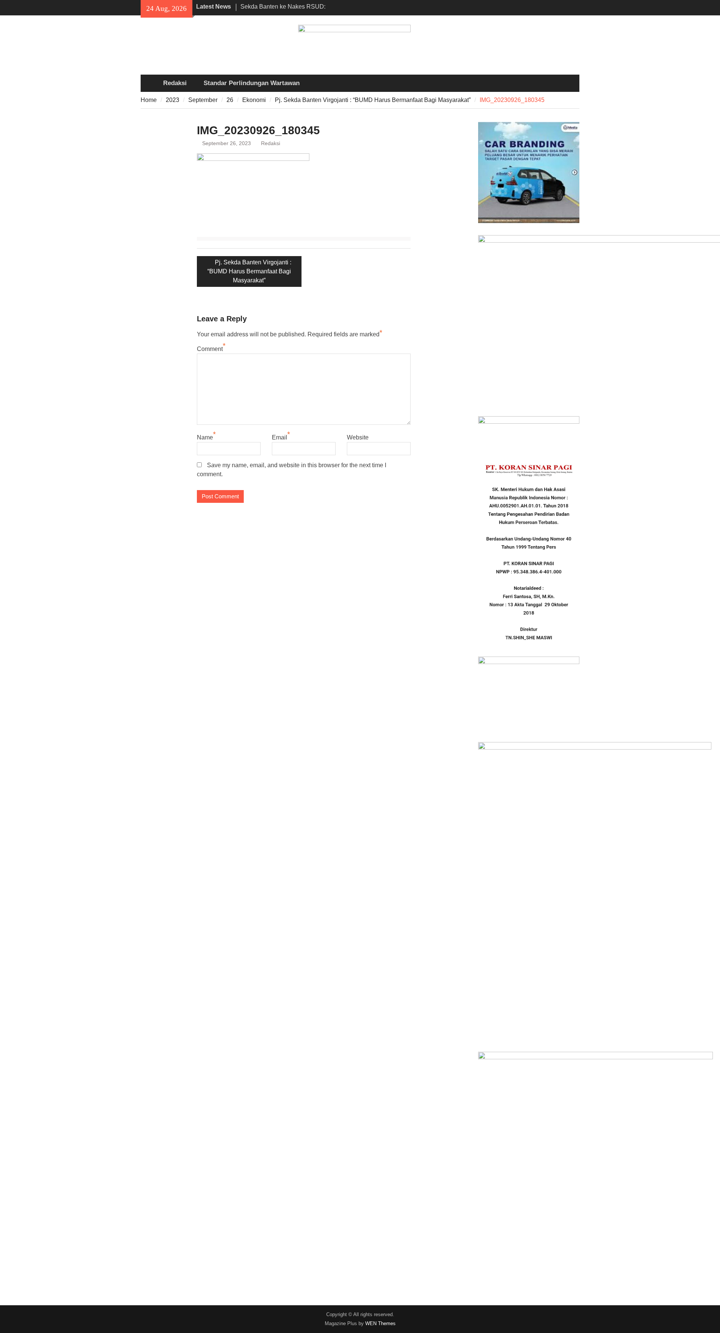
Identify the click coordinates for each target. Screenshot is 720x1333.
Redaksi (175, 83)
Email (279, 437)
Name (205, 437)
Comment (210, 349)
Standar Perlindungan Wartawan (252, 83)
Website (358, 437)
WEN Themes (380, 1323)
